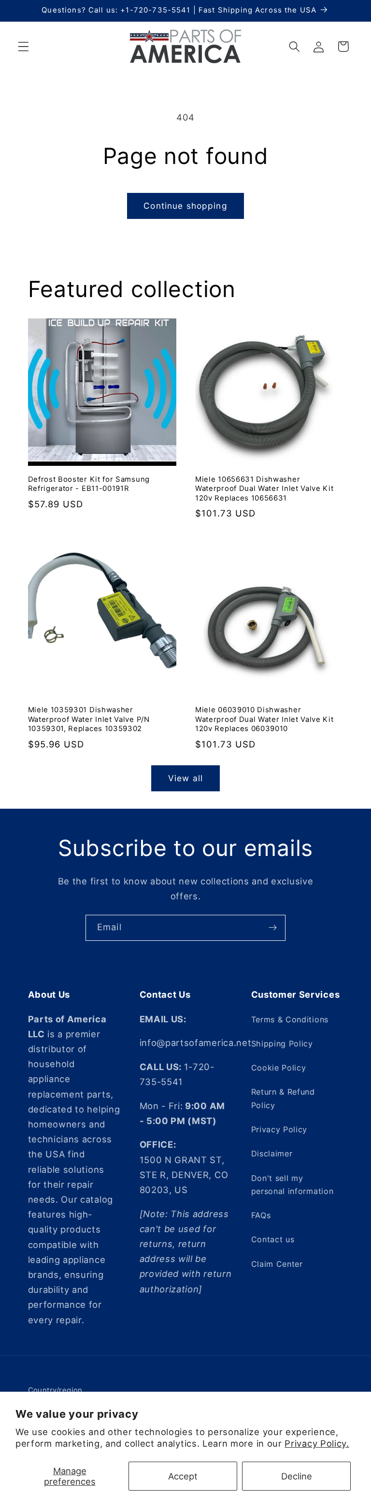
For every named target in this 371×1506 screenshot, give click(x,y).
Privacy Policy (279, 1129)
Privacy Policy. (317, 1443)
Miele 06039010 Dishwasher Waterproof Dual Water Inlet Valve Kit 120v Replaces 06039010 (264, 719)
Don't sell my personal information (292, 1184)
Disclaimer (272, 1153)
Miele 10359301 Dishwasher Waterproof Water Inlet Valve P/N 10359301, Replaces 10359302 (89, 719)
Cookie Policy (278, 1067)
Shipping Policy (282, 1043)
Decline (296, 1476)
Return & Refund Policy (283, 1098)
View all (185, 778)
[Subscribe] (272, 928)
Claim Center (277, 1264)
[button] (23, 46)
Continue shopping (185, 206)
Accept (183, 1476)
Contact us (273, 1239)
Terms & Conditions (289, 1019)
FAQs (261, 1215)
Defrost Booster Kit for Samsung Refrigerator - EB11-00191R (89, 484)
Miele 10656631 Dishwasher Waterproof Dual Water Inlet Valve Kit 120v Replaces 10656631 (264, 488)
